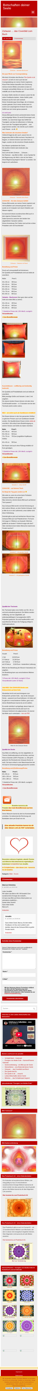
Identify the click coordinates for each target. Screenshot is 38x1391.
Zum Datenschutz (27, 1388)
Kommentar (7, 952)
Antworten (5, 910)
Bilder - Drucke (13, 874)
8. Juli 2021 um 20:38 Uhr (12, 918)
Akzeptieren (9, 1388)
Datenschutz (19, 1375)
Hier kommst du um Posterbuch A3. (14, 1240)
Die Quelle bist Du (11, 1071)
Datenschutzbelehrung (13, 993)
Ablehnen (17, 1388)
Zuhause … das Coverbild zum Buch (17, 1069)
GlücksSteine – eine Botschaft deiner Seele (19, 1067)
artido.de (32, 421)
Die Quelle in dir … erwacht (14, 1073)
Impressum (19, 1371)
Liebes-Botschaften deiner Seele (15, 1076)
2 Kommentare (18, 38)
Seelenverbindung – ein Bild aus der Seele (19, 1065)
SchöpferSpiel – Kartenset (13, 1058)
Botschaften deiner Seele (16, 6)
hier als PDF (25, 713)
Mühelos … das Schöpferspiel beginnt (17, 1078)
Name (5, 971)
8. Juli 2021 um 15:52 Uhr (9, 887)
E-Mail (5, 979)
